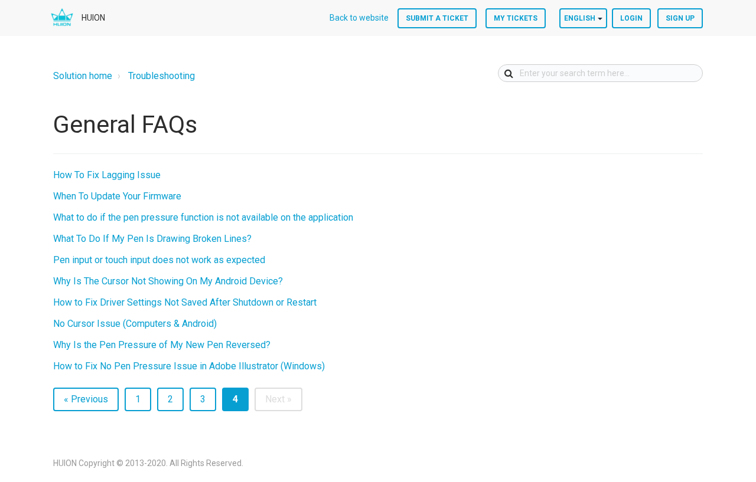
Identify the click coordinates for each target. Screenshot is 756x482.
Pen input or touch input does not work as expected (159, 259)
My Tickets (515, 18)
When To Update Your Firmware (117, 196)
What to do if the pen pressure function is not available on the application (203, 217)
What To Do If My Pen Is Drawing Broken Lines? (152, 238)
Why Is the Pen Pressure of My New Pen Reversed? (162, 344)
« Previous (86, 399)
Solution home (82, 75)
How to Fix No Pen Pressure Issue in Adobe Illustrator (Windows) (189, 366)
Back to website (359, 17)
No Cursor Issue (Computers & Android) (135, 323)
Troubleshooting (161, 75)
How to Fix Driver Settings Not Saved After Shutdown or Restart (185, 302)
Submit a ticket (437, 18)
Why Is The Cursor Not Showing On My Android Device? (168, 281)
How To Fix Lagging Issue (107, 175)
